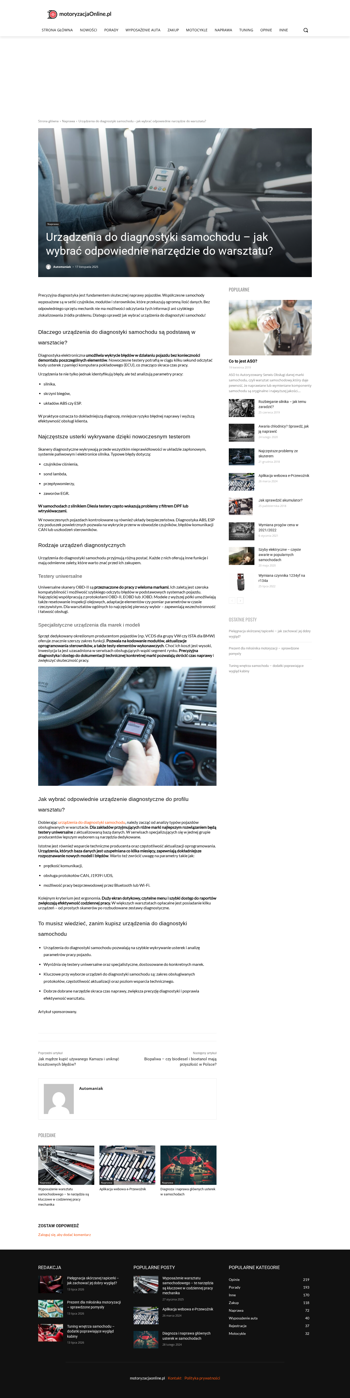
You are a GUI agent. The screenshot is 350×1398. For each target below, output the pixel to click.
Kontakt (175, 1378)
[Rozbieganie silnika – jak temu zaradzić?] (241, 408)
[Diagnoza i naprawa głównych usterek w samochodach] (188, 1165)
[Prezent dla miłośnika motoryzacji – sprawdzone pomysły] (50, 1308)
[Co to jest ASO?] (270, 327)
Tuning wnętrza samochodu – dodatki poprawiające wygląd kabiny (91, 1331)
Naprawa (68, 121)
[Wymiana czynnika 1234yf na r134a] (241, 582)
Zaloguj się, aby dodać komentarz (64, 1234)
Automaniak (62, 267)
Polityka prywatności (202, 1378)
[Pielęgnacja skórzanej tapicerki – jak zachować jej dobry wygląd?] (50, 1284)
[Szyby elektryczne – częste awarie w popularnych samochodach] (241, 556)
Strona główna (48, 121)
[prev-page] (232, 600)
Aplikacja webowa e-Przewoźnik (122, 1189)
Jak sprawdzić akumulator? (281, 500)
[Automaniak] (49, 266)
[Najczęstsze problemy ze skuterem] (241, 457)
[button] (306, 30)
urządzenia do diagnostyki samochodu (91, 822)
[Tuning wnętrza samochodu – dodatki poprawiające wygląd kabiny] (50, 1333)
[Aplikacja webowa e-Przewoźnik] (127, 1165)
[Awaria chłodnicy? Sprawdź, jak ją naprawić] (241, 433)
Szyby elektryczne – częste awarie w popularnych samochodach (280, 554)
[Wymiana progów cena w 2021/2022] (241, 531)
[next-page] (240, 600)
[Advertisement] (175, 75)
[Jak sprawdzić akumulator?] (241, 507)
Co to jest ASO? (243, 361)
